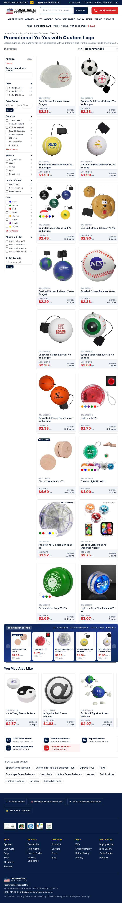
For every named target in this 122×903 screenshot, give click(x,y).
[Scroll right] (114, 646)
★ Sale (91, 26)
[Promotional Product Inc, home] (21, 10)
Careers (56, 848)
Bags (58, 19)
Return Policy (82, 853)
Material (19, 155)
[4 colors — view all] (45, 596)
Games (90, 774)
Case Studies (106, 853)
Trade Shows (77, 26)
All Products (15, 19)
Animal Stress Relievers (70, 774)
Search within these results (16, 69)
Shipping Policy (83, 848)
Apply (9, 110)
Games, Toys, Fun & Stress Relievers (30, 33)
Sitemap (86, 896)
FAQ (77, 844)
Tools (64, 26)
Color (19, 197)
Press (55, 853)
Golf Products (107, 774)
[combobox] (57, 10)
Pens (29, 26)
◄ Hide (29, 59)
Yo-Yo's (54, 33)
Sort (80, 49)
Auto (39, 19)
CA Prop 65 (74, 896)
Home (89, 19)
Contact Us (33, 844)
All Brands (9, 862)
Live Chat (75, 2)
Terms (29, 896)
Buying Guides (107, 844)
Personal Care (42, 26)
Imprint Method (19, 180)
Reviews (103, 857)
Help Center (34, 848)
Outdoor (109, 19)
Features (107, 2)
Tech (56, 26)
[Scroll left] (8, 646)
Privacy (79, 857)
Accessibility (40, 896)
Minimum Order (19, 237)
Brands (98, 2)
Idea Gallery (105, 848)
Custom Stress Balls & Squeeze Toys (55, 767)
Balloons (34, 781)
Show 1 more (11, 149)
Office (98, 19)
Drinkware (68, 19)
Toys (102, 767)
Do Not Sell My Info (57, 896)
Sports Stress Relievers (18, 767)
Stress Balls (46, 774)
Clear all (9, 63)
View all (110, 627)
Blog (54, 857)
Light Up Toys (87, 767)
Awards (48, 19)
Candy (80, 19)
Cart (116, 2)
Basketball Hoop (52, 781)
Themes (89, 2)
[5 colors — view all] (46, 216)
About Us (56, 844)
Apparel (29, 19)
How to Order (35, 853)
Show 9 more (12, 231)
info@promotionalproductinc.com (37, 892)
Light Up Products (15, 781)
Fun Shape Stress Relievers (20, 774)
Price (19, 83)
